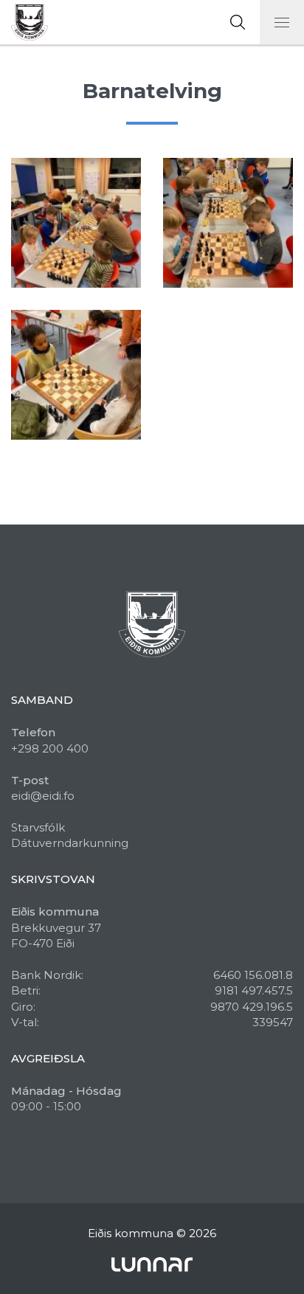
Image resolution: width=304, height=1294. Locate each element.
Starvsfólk (38, 827)
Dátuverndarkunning (69, 843)
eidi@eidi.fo (43, 796)
